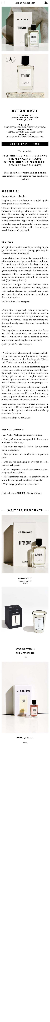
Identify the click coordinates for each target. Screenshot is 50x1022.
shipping (23, 172)
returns (41, 172)
